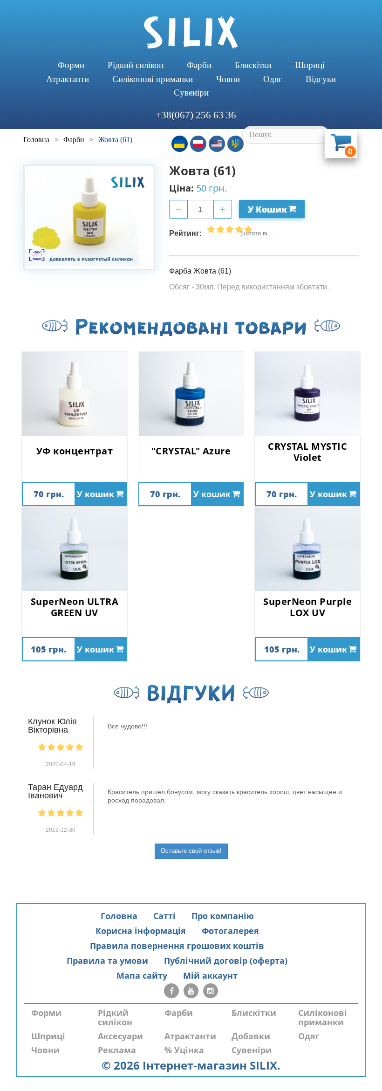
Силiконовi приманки (152, 79)
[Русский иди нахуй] (235, 144)
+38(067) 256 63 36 (196, 115)
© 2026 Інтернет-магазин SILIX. (191, 1065)
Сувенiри (191, 92)
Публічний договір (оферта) (225, 960)
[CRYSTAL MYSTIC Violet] (307, 394)
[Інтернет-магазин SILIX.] (191, 32)
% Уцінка (184, 1050)
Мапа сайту (141, 975)
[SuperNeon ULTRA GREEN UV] (74, 549)
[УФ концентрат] (74, 394)
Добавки (251, 1036)
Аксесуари (120, 1036)
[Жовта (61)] (89, 217)
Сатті (164, 915)
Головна (119, 915)
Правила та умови (107, 960)
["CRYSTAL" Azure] (191, 394)
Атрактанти (67, 79)
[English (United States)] (217, 144)
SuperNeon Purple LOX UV (307, 607)
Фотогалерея (230, 930)
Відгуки (321, 79)
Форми (71, 65)
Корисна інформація (141, 930)
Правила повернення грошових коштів (177, 945)
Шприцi (310, 65)
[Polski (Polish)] (198, 144)
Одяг (272, 79)
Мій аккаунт (210, 975)
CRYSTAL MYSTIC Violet (307, 452)
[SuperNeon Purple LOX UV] (307, 549)
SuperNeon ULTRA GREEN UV (75, 607)
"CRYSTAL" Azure (191, 451)
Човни (228, 79)
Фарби (199, 65)
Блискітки (253, 65)
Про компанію (222, 915)
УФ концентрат (74, 451)
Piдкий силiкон (136, 65)
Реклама (117, 1050)
